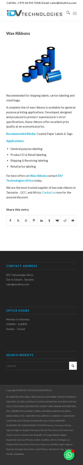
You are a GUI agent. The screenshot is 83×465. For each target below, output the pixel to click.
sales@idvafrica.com (63, 2)
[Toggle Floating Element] (69, 455)
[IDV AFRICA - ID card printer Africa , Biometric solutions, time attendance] (34, 13)
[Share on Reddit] (65, 220)
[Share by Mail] (73, 220)
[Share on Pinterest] (33, 220)
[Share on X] (18, 220)
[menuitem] (66, 13)
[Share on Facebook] (10, 220)
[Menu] (75, 13)
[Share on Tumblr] (49, 220)
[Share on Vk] (57, 220)
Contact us (49, 192)
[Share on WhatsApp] (26, 220)
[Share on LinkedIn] (41, 220)
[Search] (66, 13)
